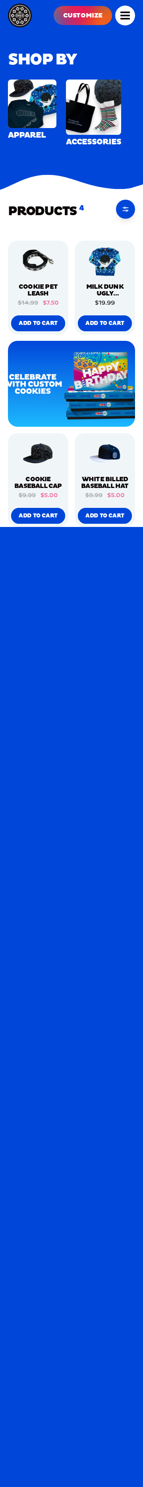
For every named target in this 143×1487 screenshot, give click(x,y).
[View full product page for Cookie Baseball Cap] (38, 453)
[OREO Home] (20, 15)
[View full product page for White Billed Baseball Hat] (105, 453)
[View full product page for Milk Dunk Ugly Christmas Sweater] (105, 261)
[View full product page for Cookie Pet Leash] (38, 261)
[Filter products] (125, 209)
